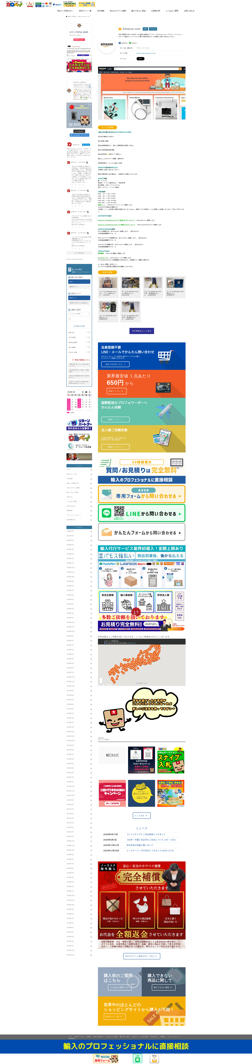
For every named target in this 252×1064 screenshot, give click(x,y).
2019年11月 (71, 900)
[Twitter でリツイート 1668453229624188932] (76, 248)
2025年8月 (70, 585)
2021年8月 (70, 804)
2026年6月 (70, 540)
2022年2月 (70, 777)
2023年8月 (70, 695)
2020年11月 (71, 845)
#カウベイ (78, 221)
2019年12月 (71, 895)
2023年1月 (70, 727)
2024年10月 (71, 631)
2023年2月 (70, 722)
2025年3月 (70, 608)
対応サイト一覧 (85, 11)
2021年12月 (71, 786)
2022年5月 (70, 763)
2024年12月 (71, 622)
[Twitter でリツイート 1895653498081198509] (76, 185)
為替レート (102, 205)
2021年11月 (71, 791)
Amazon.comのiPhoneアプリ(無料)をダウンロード (116, 220)
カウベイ (74, 162)
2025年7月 (70, 590)
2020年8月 (70, 859)
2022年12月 (71, 731)
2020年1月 (70, 891)
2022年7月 (70, 754)
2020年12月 (71, 841)
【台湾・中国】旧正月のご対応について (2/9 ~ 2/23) (151, 839)
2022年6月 (70, 759)
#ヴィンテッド (76, 222)
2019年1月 (70, 945)
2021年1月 (70, 836)
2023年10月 (71, 686)
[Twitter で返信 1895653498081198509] (72, 185)
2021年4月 (70, 822)
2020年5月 (70, 873)
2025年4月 (70, 604)
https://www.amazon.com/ (146, 53)
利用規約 (70, 510)
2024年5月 (70, 654)
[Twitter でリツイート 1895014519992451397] (76, 206)
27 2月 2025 (82, 190)
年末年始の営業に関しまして (139, 845)
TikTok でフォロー (79, 39)
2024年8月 (70, 640)
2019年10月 (71, 904)
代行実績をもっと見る (141, 331)
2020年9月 (70, 854)
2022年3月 (70, 772)
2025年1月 (70, 617)
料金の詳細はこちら (82, 360)
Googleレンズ (103, 257)
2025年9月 (70, 581)
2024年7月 (70, 645)
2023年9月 (70, 690)
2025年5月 (70, 599)
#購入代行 (75, 224)
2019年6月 (70, 923)
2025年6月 (70, 595)
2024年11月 (71, 626)
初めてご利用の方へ (65, 11)
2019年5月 (70, 927)
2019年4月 (70, 932)
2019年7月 (70, 918)
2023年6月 (70, 704)
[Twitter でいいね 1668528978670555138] (80, 227)
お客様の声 (155, 11)
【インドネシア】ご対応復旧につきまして (146, 834)
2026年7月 (70, 535)
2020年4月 (70, 877)
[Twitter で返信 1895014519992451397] (72, 206)
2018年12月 (71, 950)
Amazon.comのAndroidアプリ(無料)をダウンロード (116, 224)
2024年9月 (70, 636)
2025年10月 (71, 576)
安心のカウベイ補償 (118, 11)
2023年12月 (71, 677)
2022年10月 (71, 740)
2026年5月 (70, 544)
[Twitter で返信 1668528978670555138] (72, 227)
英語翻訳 (101, 253)
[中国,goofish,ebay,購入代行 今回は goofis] (79, 115)
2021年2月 (70, 832)
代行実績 (100, 11)
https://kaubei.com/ (78, 182)
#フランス (85, 221)
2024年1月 (70, 672)
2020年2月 (70, 886)
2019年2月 (70, 941)
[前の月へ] (83, 392)
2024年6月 (70, 649)
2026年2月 (70, 558)
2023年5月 (70, 708)
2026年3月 (70, 554)
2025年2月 (70, 613)
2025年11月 (71, 572)
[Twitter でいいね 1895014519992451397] (80, 206)
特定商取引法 (71, 519)
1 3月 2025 (81, 162)
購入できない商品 (139, 11)
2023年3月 (70, 718)
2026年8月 (70, 531)
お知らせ (70, 496)
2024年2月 (70, 667)
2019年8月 (70, 914)
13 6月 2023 (82, 211)
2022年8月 (70, 750)
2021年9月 (70, 800)
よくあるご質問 (172, 11)
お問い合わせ (189, 11)
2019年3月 (70, 936)
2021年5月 (70, 818)
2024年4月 (70, 658)
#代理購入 (82, 224)
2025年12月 (71, 567)
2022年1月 (70, 781)
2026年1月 (70, 563)
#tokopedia (80, 242)
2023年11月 (71, 681)
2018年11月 (71, 955)
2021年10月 (71, 795)
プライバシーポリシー (74, 515)
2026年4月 (70, 549)
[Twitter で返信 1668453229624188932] (72, 248)
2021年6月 (70, 813)
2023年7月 (70, 699)
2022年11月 (71, 736)
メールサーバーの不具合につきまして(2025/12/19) (150, 850)
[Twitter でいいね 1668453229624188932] (80, 248)
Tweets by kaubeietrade (74, 259)
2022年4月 (70, 768)
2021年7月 (70, 809)
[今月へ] (86, 392)
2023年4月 (70, 713)
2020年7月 (70, 863)
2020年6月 (70, 868)
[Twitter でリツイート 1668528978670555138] (76, 227)
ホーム (69, 469)
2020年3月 (70, 882)
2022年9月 (70, 745)
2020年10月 (71, 850)
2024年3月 (70, 663)
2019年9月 (70, 909)
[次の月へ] (90, 392)
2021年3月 (70, 827)
